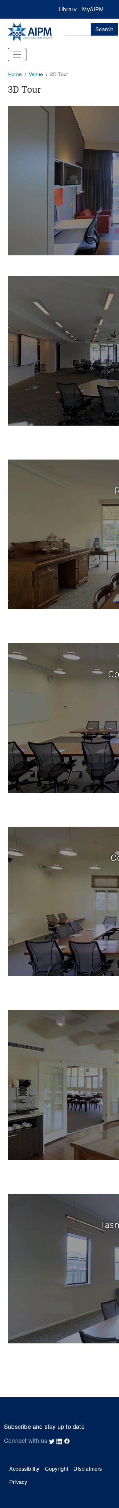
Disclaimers (87, 1468)
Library (68, 9)
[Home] (30, 32)
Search (104, 29)
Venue (36, 74)
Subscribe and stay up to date (44, 1426)
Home (15, 74)
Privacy (18, 1482)
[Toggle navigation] (17, 54)
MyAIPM (93, 9)
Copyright (56, 1468)
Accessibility (24, 1468)
